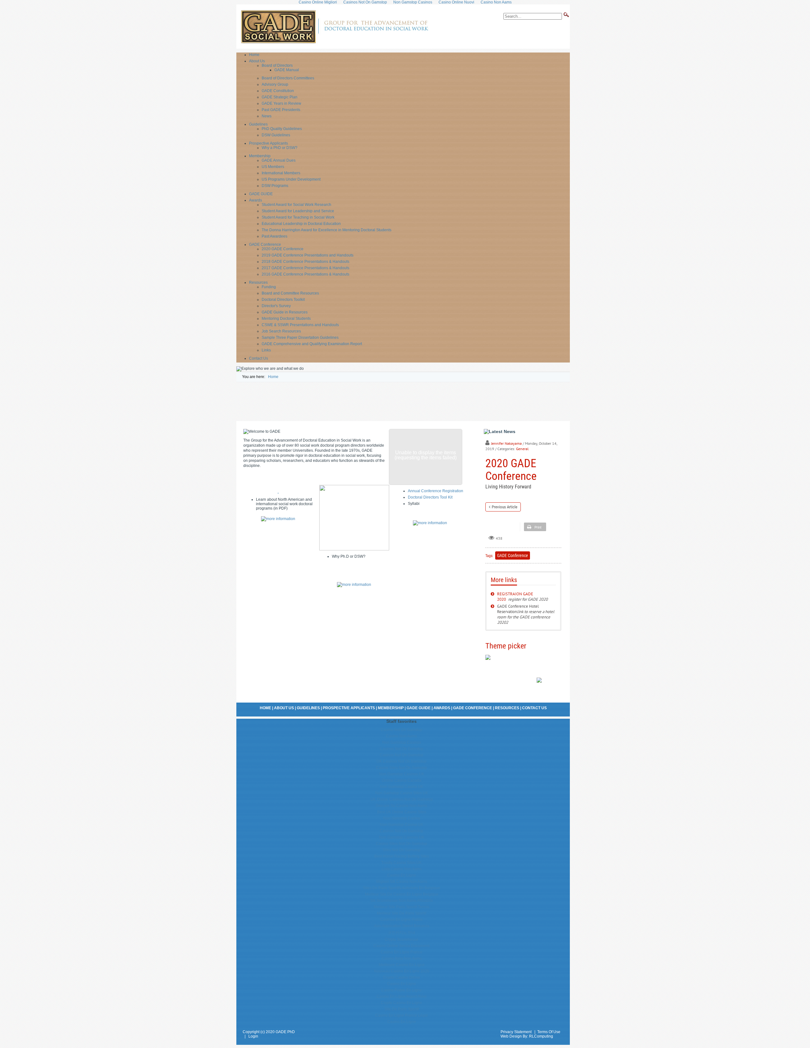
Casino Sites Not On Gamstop (401, 768)
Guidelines (308, 708)
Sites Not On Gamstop (402, 850)
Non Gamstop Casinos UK (401, 774)
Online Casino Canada (401, 780)
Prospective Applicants (349, 708)
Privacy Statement (516, 1032)
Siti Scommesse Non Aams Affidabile (401, 900)
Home (265, 708)
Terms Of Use (548, 1032)
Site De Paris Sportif (401, 1009)
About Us (284, 708)
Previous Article (504, 507)
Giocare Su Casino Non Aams (401, 805)
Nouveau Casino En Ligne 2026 (401, 971)
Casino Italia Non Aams (402, 958)
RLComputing (541, 1036)
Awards (441, 708)
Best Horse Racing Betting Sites (401, 856)
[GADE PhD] (334, 44)
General (522, 448)
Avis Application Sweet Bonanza (401, 926)
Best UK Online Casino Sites (401, 812)
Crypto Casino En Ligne (401, 1003)
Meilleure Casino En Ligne (402, 965)
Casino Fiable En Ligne (401, 990)
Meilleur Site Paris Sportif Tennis (401, 907)
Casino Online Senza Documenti (401, 946)
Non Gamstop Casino (401, 818)
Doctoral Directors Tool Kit (430, 497)
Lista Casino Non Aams (402, 869)
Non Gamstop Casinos (401, 742)
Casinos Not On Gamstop (401, 749)
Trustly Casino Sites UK (401, 862)
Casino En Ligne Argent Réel (402, 996)
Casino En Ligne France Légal (401, 1015)
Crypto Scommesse (401, 939)
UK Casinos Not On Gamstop (402, 761)
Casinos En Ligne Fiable (401, 919)
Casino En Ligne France (401, 952)
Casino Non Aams (401, 736)
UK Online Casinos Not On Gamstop (402, 799)
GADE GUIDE (419, 708)
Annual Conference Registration (435, 491)
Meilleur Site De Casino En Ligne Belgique (402, 894)
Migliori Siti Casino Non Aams (401, 881)
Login (253, 1036)
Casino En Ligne (401, 875)
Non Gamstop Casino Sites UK (401, 793)
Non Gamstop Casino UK (401, 786)
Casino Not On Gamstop (401, 730)
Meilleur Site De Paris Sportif (401, 913)
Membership (391, 708)
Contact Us (534, 708)
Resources (507, 708)
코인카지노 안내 (401, 932)
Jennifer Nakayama (506, 443)
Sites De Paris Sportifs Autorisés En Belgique (401, 888)
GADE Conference (512, 555)
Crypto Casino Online (401, 977)
